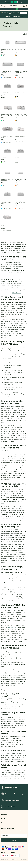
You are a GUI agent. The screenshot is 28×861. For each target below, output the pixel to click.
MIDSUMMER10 (23, 12)
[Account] (23, 5)
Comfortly (7, 859)
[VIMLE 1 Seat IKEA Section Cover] (7, 42)
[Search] (4, 5)
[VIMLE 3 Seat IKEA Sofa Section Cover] (7, 64)
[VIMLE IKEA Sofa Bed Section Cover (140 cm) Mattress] (7, 194)
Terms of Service (15, 859)
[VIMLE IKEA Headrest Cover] (21, 129)
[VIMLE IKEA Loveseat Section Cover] (21, 150)
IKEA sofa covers (16, 293)
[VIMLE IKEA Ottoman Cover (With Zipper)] (21, 172)
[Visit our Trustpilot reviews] (14, 2)
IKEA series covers (12, 627)
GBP (5, 855)
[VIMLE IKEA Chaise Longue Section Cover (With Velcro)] (7, 107)
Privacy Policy (24, 859)
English (15, 855)
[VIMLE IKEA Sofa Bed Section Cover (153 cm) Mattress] (21, 194)
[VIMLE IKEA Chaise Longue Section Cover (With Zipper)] (21, 107)
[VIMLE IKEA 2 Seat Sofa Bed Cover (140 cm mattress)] (21, 64)
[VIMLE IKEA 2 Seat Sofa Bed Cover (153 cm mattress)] (7, 85)
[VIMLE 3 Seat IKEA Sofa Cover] (21, 42)
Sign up (14, 840)
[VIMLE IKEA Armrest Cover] (21, 85)
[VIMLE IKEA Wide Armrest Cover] (7, 217)
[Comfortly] (14, 6)
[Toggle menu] (1, 5)
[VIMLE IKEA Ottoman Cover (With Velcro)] (7, 172)
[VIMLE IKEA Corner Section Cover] (7, 129)
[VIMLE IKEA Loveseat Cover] (7, 150)
